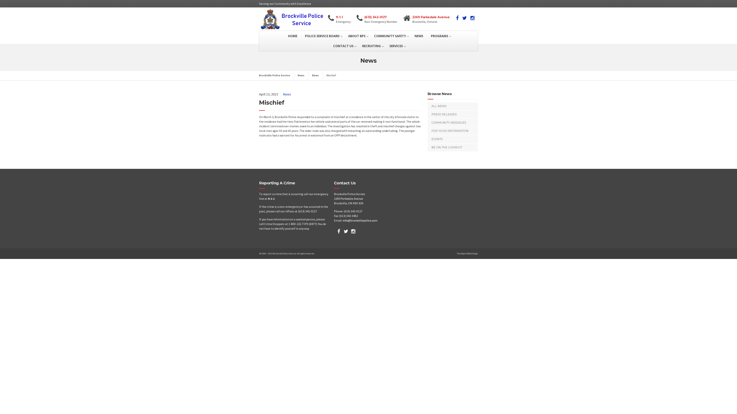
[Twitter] (346, 231)
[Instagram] (353, 231)
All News (439, 106)
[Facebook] (339, 231)
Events (437, 139)
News (287, 94)
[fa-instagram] (472, 18)
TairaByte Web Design (467, 253)
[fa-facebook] (457, 18)
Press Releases (444, 114)
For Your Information (449, 131)
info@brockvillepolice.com (360, 220)
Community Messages (448, 122)
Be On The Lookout (446, 147)
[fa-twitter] (464, 18)
